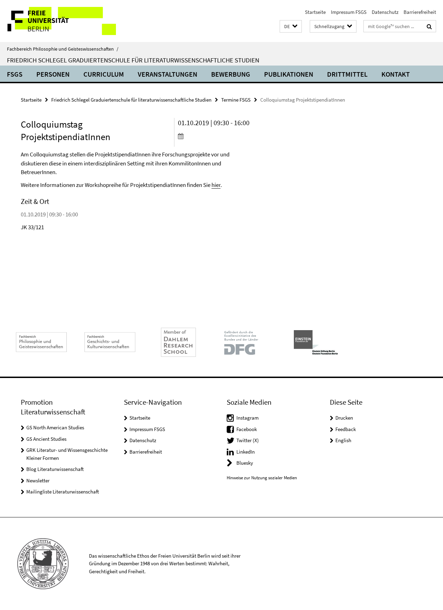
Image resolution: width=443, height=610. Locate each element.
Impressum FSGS (349, 12)
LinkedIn (245, 451)
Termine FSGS (236, 99)
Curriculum (103, 74)
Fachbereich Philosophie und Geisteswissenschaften (62, 48)
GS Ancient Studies (46, 439)
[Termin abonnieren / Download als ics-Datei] (214, 136)
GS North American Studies (55, 427)
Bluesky (244, 462)
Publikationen (288, 74)
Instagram (247, 417)
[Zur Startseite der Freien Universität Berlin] (58, 21)
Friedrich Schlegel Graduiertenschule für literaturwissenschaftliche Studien (133, 60)
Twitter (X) (247, 440)
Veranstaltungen (167, 74)
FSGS (14, 74)
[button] (291, 26)
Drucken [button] (344, 417)
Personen (53, 74)
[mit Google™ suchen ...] (429, 26)
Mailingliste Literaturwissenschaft (62, 491)
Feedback (345, 429)
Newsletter (37, 480)
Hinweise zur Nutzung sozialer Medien (262, 478)
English (343, 440)
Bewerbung (230, 74)
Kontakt (395, 74)
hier (215, 185)
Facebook (246, 429)
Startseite (315, 12)
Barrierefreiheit (420, 12)
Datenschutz (385, 12)
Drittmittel (347, 74)
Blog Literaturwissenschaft (55, 469)
